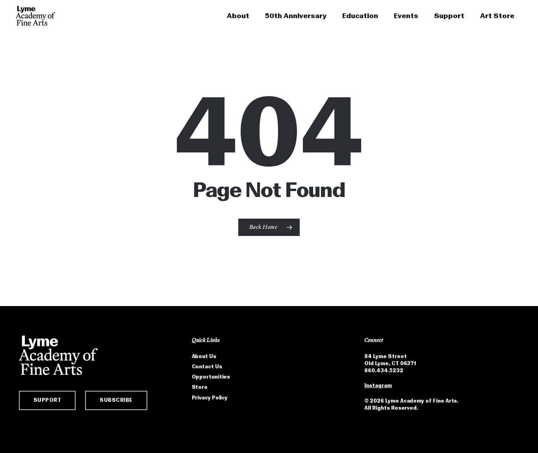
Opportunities (211, 377)
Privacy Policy (210, 398)
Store (200, 387)
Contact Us (207, 366)
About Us (204, 356)
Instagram (377, 385)
